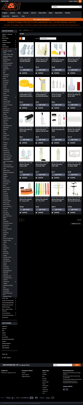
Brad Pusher (5, 82)
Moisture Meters (6, 189)
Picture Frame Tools (7, 206)
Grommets (5, 142)
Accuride (26, 13)
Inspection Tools (6, 154)
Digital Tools (6, 112)
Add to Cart (26, 70)
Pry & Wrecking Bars (7, 229)
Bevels (4, 78)
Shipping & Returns (26, 376)
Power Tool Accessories (8, 300)
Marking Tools (6, 180)
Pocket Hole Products (7, 223)
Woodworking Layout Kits (7, 293)
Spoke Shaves (6, 259)
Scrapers (5, 246)
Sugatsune (4, 326)
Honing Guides (6, 152)
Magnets (5, 174)
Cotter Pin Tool (6, 103)
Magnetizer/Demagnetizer (8, 172)
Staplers (5, 264)
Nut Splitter (5, 195)
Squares (5, 263)
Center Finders (6, 91)
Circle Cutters (6, 95)
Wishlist (23, 372)
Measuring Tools (6, 181)
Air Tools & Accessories (7, 315)
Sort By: (37, 38)
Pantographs (6, 199)
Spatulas (5, 255)
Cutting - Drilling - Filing (8, 54)
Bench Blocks (6, 74)
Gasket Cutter (6, 135)
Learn (23, 16)
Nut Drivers (5, 193)
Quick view (26, 55)
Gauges (4, 137)
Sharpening (5, 251)
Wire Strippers (6, 291)
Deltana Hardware (6, 343)
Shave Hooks (6, 253)
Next (79, 220)
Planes (4, 219)
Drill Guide (5, 123)
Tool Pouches (5, 46)
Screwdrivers (6, 247)
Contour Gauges (6, 101)
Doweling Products (7, 118)
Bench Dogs (5, 76)
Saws (4, 244)
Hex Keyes (5, 148)
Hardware (12, 13)
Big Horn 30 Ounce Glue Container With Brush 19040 (42, 61)
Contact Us (15, 16)
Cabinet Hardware (6, 42)
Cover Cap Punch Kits (7, 105)
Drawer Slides (42, 13)
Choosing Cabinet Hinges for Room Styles (72, 379)
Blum (19, 13)
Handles (5, 146)
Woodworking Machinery (8, 302)
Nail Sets (5, 191)
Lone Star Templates (35, 403)
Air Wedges (5, 67)
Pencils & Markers (7, 200)
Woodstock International (8, 339)
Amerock (33, 13)
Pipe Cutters (6, 212)
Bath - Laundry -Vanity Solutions (7, 310)
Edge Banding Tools (7, 125)
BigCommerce (22, 403)
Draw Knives (5, 120)
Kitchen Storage (6, 307)
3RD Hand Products (7, 65)
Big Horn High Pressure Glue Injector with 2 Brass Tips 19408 (74, 201)
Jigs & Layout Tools (7, 156)
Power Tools (5, 298)
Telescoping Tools (7, 276)
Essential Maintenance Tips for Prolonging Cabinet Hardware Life (70, 382)
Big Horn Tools (5, 345)
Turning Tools (6, 281)
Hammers (5, 144)
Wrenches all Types (7, 296)
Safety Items (5, 317)
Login (70, 1)
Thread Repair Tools (7, 277)
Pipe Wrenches (6, 214)
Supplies (4, 44)
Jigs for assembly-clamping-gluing (7, 158)
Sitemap (12, 403)
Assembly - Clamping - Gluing (7, 51)
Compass (5, 99)
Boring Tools (6, 80)
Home (20, 30)
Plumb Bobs (5, 221)
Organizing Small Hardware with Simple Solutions (71, 373)
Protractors (5, 227)
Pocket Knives (6, 225)
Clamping (5, 97)
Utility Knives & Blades (8, 285)
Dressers (5, 122)
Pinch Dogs (5, 208)
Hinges (50, 13)
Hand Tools (4, 49)
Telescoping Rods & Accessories (7, 271)
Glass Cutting (6, 139)
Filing (4, 131)
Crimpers (5, 106)
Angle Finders (6, 68)
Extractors (5, 129)
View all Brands (5, 348)
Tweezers (5, 283)
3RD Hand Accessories (8, 63)
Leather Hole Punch (7, 164)
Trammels (5, 279)
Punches (5, 230)
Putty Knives (5, 232)
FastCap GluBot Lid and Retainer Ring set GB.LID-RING (26, 96)
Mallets (4, 178)
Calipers (5, 86)
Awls (4, 72)
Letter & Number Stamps (8, 166)
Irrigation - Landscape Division (7, 35)
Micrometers (6, 183)
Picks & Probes (6, 204)
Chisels (4, 93)
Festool (4, 335)
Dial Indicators (6, 110)
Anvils (4, 70)
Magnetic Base (6, 170)
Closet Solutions (6, 313)
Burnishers (5, 84)
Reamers (5, 234)
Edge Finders (6, 127)
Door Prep (5, 116)
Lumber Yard (5, 16)
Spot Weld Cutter (7, 261)
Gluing (4, 140)
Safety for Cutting (7, 240)
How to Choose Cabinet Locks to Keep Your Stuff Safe (71, 377)
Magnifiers (5, 176)
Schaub (4, 341)
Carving (4, 87)
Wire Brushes (6, 289)
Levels (4, 168)
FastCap (21, 58)
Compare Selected (75, 223)
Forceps (5, 133)
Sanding (5, 242)
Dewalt (4, 333)
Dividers (5, 114)
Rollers (4, 236)
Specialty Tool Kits (7, 257)
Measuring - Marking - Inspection (7, 57)
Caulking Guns (6, 89)
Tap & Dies (5, 274)
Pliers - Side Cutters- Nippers (7, 216)
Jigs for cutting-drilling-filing (8, 162)
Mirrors (4, 185)
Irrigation (4, 13)
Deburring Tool (6, 108)
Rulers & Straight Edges (8, 238)
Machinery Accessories (7, 305)
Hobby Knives (6, 150)
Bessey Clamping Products (6, 60)
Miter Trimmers (6, 187)
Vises (4, 287)
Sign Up (76, 1)
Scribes (4, 249)
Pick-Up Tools (6, 202)
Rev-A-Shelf (5, 337)
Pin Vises (5, 210)
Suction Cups (6, 268)
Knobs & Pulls (58, 13)
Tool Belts (67, 13)
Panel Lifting (5, 197)
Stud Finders (6, 266)
